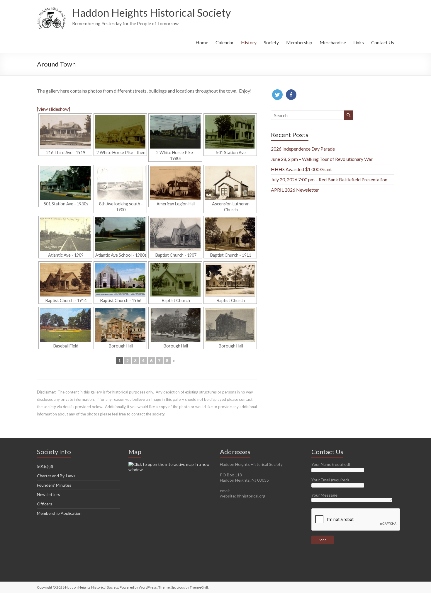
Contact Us (382, 42)
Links (358, 42)
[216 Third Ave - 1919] (65, 132)
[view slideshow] (53, 109)
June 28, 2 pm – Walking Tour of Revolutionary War (322, 159)
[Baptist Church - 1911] (230, 234)
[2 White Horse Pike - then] (120, 132)
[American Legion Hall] (175, 183)
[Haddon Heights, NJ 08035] (169, 464)
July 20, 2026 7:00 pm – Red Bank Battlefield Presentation (329, 179)
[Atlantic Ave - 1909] (65, 234)
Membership (299, 42)
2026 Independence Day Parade (303, 148)
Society (271, 42)
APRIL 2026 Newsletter (295, 189)
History (249, 42)
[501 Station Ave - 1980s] (65, 183)
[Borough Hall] (120, 325)
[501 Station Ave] (230, 132)
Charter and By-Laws (56, 475)
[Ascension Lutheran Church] (230, 183)
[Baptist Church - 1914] (65, 279)
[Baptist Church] (175, 279)
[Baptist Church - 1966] (120, 279)
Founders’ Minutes (54, 485)
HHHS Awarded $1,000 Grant (301, 169)
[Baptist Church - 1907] (175, 234)
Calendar (225, 42)
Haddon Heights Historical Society (151, 12)
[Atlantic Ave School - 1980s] (120, 234)
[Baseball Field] (65, 325)
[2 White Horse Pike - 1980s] (175, 132)
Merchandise (333, 42)
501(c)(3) (45, 466)
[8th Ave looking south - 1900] (120, 183)
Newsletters (48, 494)
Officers (44, 503)
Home (202, 42)
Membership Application (59, 513)
